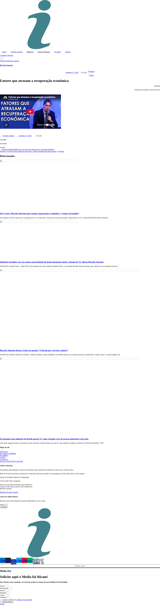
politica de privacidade (24, 600)
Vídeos (91, 75)
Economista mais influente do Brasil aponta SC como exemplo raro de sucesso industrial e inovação (44, 439)
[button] (2, 58)
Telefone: (3, 597)
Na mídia (57, 52)
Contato (67, 52)
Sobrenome (4, 588)
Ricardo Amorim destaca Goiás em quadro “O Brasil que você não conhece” (34, 350)
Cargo (2, 595)
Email (2, 505)
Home (4, 52)
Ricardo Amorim (16, 52)
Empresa (3, 593)
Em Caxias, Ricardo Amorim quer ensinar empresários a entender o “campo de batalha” (39, 213)
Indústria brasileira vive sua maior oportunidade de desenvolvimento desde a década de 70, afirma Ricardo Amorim (52, 262)
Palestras (91, 71)
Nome (2, 586)
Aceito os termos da (17, 600)
